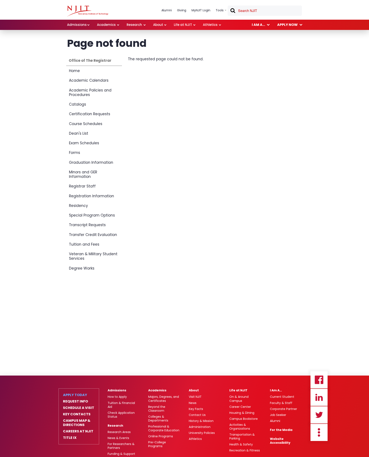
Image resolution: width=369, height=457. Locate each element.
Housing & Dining (241, 413)
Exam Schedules (84, 143)
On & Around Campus (239, 398)
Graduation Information (91, 162)
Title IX (69, 438)
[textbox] (265, 11)
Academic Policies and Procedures (90, 92)
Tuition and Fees (84, 244)
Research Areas (119, 432)
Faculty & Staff (281, 403)
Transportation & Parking (242, 436)
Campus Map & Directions (76, 423)
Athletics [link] (210, 24)
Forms (74, 152)
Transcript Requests (87, 224)
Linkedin (319, 397)
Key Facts (196, 409)
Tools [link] (220, 10)
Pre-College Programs (157, 444)
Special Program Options (92, 215)
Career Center (240, 407)
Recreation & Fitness (244, 450)
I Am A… (276, 390)
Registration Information (91, 196)
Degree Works (81, 268)
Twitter (319, 414)
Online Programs (160, 436)
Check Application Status (121, 415)
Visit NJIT (195, 397)
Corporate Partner (283, 409)
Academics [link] (106, 24)
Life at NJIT (238, 390)
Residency (78, 205)
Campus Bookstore (243, 419)
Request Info (75, 401)
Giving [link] (181, 10)
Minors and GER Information (83, 174)
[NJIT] (87, 11)
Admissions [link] (77, 24)
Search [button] (232, 11)
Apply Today (75, 395)
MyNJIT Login (201, 10)
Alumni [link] (166, 10)
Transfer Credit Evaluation (93, 234)
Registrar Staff (82, 186)
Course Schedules (85, 123)
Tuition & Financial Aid (121, 405)
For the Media (281, 430)
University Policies (202, 433)
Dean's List (78, 133)
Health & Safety (241, 444)
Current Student (282, 397)
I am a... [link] (258, 24)
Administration (200, 427)
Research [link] (134, 24)
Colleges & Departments (158, 418)
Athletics (195, 439)
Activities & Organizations (239, 426)
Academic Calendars (88, 80)
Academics (157, 390)
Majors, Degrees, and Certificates (163, 398)
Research (115, 426)
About (194, 390)
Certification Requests (89, 113)
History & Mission (201, 421)
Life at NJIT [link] (183, 24)
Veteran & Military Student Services (93, 256)
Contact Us (197, 415)
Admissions (117, 390)
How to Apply (117, 397)
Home (74, 70)
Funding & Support (121, 454)
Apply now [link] (287, 24)
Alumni (275, 421)
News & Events (118, 438)
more (319, 432)
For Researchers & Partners (121, 446)
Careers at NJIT (78, 431)
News (192, 403)
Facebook (319, 379)
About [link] (158, 24)
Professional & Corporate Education (163, 428)
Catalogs (77, 104)
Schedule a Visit (78, 408)
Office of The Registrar (90, 60)
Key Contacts (77, 414)
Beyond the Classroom (156, 409)
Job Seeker (278, 415)
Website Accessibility (280, 441)
